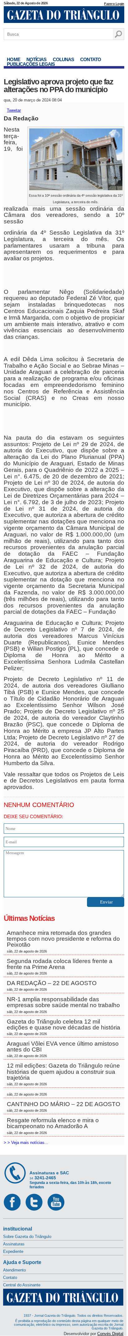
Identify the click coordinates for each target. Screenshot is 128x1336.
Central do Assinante (21, 1285)
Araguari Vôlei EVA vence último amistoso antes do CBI (63, 1049)
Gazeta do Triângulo (64, 15)
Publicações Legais (31, 64)
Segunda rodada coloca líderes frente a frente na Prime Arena (59, 966)
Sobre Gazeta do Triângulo (27, 1236)
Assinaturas (14, 1244)
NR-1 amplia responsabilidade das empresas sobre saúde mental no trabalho (63, 1004)
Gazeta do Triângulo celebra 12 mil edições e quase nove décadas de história (63, 1027)
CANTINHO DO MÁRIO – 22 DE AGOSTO (63, 1106)
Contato (90, 59)
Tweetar (14, 110)
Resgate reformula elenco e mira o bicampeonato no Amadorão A (53, 1125)
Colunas (63, 59)
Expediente (13, 1251)
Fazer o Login (114, 4)
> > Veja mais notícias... (26, 1142)
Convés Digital (110, 1333)
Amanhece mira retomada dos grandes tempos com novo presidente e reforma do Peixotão (63, 941)
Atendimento (14, 1270)
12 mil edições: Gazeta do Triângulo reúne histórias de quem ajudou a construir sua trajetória (63, 1074)
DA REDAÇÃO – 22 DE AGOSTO (52, 985)
